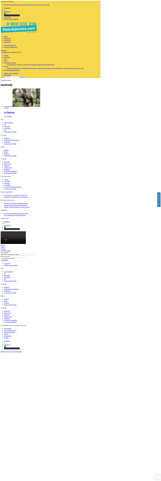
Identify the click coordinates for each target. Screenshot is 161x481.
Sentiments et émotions (11, 140)
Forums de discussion (11, 47)
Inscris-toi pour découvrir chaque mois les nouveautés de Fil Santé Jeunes (16, 214)
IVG (5, 130)
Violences (7, 142)
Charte (6, 334)
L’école (6, 179)
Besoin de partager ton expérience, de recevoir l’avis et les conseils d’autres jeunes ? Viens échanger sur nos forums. (17, 205)
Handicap (7, 169)
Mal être (6, 138)
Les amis (6, 183)
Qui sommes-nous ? (10, 330)
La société (7, 185)
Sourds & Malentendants (12, 70)
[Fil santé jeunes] (11, 52)
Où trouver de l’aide (10, 132)
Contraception (8, 123)
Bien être (7, 162)
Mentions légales (9, 332)
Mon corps (7, 164)
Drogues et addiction (10, 171)
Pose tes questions (10, 45)
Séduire (6, 150)
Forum (6, 66)
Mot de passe (5, 256)
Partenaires (7, 329)
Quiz (5, 59)
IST (5, 124)
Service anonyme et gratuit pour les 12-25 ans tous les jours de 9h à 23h (26, 5)
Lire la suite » (8, 116)
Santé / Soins (8, 168)
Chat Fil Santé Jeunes (159, 200)
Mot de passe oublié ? (11, 265)
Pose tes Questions (10, 63)
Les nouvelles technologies (12, 187)
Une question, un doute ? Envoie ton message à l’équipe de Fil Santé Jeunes (31, 65)
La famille (7, 181)
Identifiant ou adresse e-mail (10, 254)
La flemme (9, 112)
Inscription (7, 263)
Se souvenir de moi (9, 258)
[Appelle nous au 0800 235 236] (19, 33)
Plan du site (7, 336)
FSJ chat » (4, 50)
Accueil (6, 55)
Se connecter (4, 260)
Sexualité (7, 126)
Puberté (6, 166)
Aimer (6, 152)
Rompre (6, 154)
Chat (5, 61)
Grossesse (7, 128)
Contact (6, 338)
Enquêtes (7, 57)
